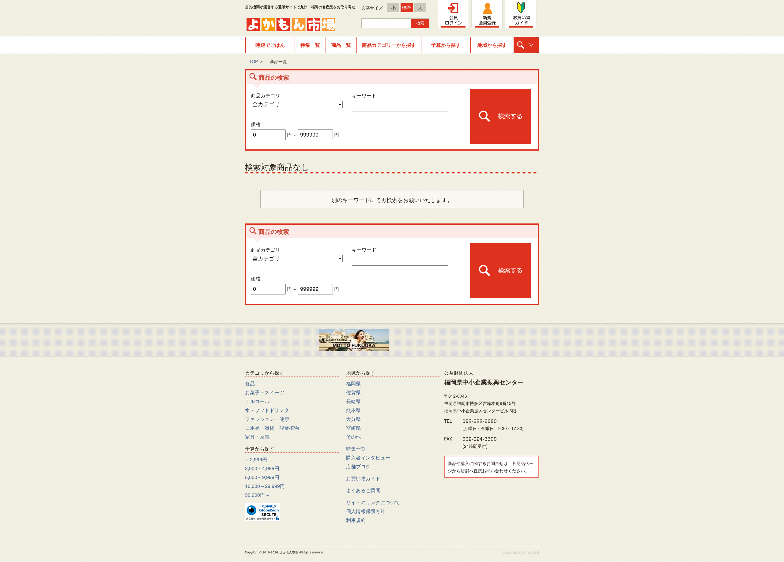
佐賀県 (353, 392)
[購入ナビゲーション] (526, 45)
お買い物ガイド (363, 478)
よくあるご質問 (363, 490)
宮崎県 (353, 427)
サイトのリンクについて (373, 502)
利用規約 (356, 519)
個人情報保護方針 (365, 511)
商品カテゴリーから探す (389, 44)
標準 (407, 7)
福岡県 (353, 383)
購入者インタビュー (368, 457)
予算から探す (446, 44)
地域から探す (492, 44)
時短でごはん (270, 44)
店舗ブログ (358, 466)
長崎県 (353, 401)
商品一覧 (341, 44)
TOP (253, 61)
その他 (353, 436)
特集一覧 (310, 44)
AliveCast (531, 552)
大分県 (353, 418)
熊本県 (353, 410)
